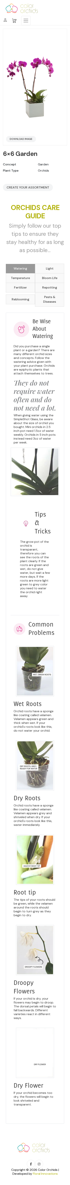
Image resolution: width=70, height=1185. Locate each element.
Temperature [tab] (20, 278)
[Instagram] (39, 1164)
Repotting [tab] (49, 287)
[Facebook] (31, 1164)
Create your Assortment (28, 187)
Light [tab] (49, 268)
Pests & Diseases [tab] (49, 299)
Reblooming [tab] (20, 299)
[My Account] (5, 20)
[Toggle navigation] (26, 20)
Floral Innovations (45, 1174)
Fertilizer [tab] (20, 287)
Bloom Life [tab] (49, 278)
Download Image (21, 139)
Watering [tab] (20, 268)
